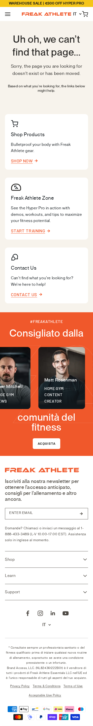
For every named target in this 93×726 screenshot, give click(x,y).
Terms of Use (73, 686)
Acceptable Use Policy (45, 695)
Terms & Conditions (47, 686)
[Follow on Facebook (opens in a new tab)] (27, 613)
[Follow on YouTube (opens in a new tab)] (65, 613)
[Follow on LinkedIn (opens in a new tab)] (53, 613)
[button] (7, 14)
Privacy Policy (20, 686)
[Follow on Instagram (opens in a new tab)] (40, 613)
